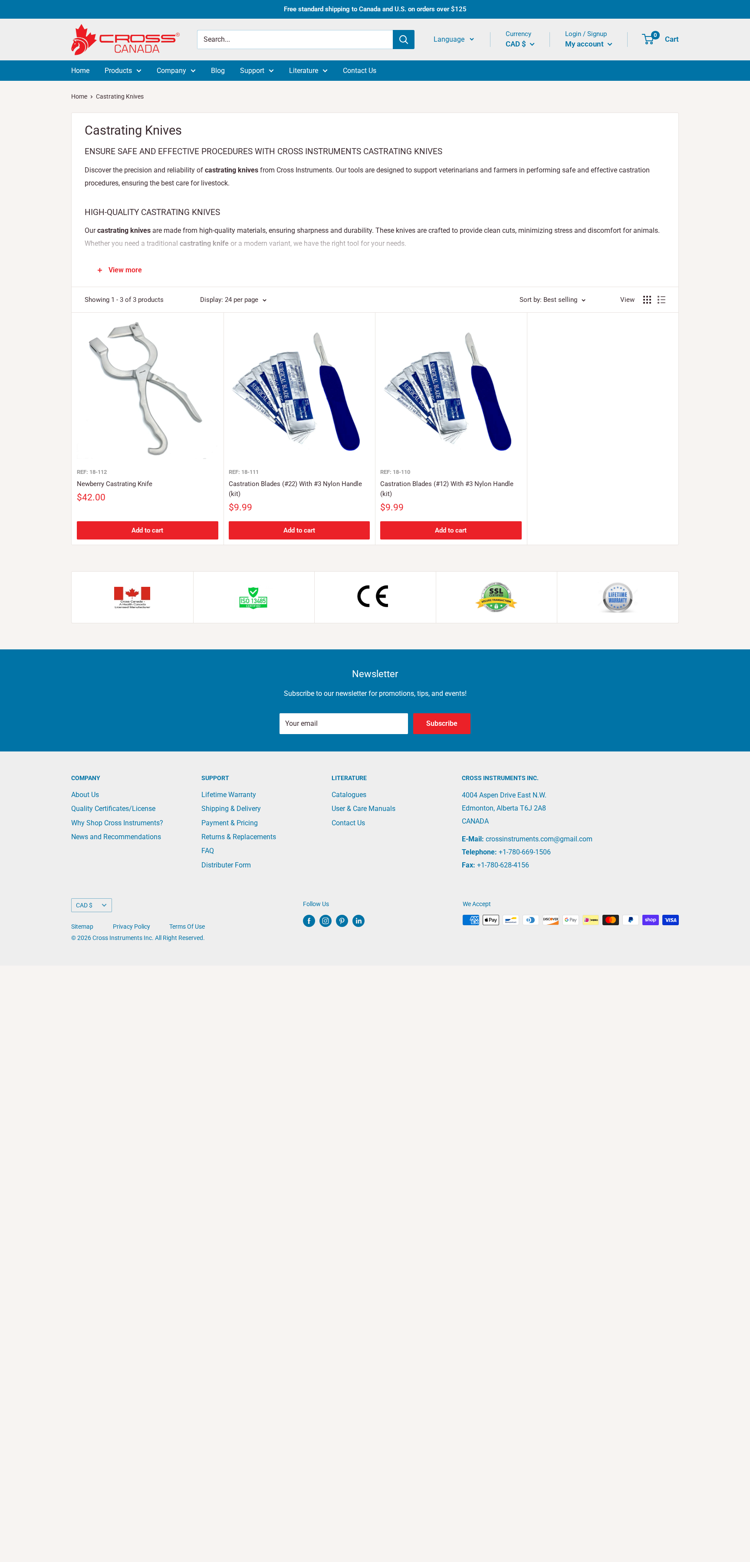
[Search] (403, 39)
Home (80, 70)
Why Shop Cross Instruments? (117, 823)
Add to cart (147, 530)
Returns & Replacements (238, 837)
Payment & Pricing (229, 823)
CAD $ (84, 905)
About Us (85, 795)
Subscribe (441, 723)
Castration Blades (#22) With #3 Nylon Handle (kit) (295, 489)
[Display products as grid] (647, 300)
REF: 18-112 (92, 472)
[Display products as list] (661, 300)
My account (585, 44)
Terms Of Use (187, 926)
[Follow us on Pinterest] (342, 921)
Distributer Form (226, 865)
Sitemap (82, 926)
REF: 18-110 (395, 472)
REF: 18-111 (244, 472)
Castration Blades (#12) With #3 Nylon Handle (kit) (446, 489)
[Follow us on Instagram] (325, 921)
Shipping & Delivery (231, 808)
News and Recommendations (116, 837)
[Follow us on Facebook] (309, 921)
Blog (218, 70)
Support (252, 70)
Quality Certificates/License (113, 808)
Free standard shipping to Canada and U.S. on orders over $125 (375, 9)
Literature (303, 70)
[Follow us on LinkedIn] (358, 921)
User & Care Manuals (363, 808)
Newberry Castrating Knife (114, 484)
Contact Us (359, 70)
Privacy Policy (131, 926)
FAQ (207, 851)
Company (171, 70)
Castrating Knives (120, 96)
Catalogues (349, 795)
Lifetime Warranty (228, 795)
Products (118, 70)
